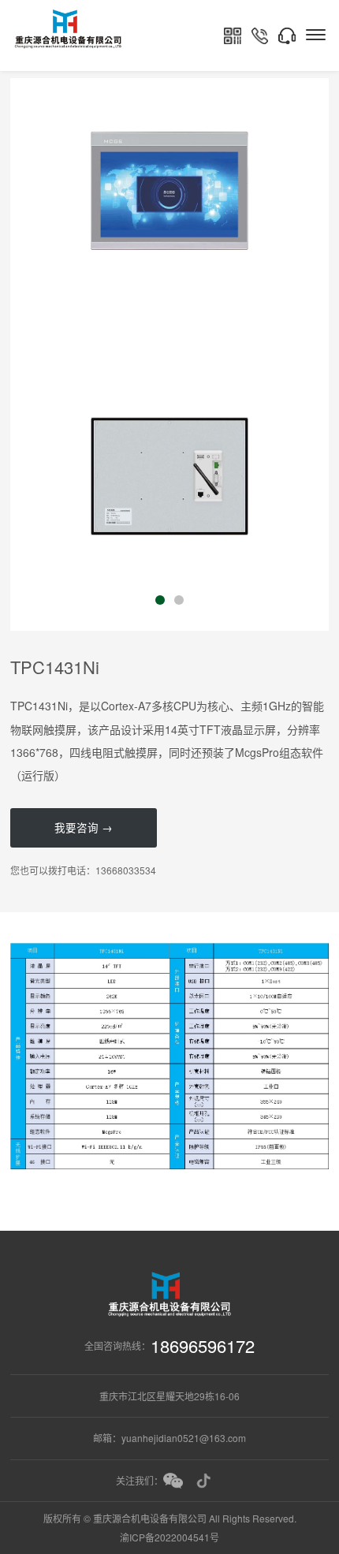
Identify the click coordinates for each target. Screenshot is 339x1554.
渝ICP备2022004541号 (169, 1537)
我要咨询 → (83, 827)
